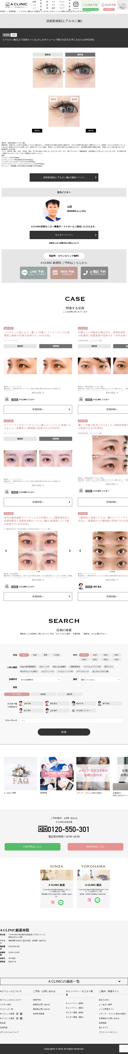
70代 (116, 660)
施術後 (91, 131)
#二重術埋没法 (10, 529)
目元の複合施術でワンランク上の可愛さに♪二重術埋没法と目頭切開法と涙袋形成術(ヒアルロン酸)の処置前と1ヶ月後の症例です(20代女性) (37, 520)
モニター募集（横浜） (75, 1017)
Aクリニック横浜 (7, 1018)
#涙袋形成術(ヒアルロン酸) (39, 529)
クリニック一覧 (6, 1009)
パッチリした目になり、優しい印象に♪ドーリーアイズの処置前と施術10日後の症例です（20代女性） (37, 334)
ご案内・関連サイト (109, 991)
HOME (2, 11)
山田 (14, 35)
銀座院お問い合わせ (41, 1004)
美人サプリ (103, 1027)
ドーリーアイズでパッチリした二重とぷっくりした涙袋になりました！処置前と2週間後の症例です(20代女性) (37, 426)
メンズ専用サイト (106, 1009)
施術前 (37, 131)
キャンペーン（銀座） (75, 1003)
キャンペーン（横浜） (75, 1008)
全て (24, 655)
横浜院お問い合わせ (41, 1009)
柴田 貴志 (97, 587)
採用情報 (102, 1023)
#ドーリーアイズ (11, 340)
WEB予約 (37, 1000)
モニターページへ (64, 235)
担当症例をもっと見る (76, 211)
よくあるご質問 (105, 1004)
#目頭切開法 (22, 529)
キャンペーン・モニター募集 (79, 993)
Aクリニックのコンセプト (11, 1000)
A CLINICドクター (27, 399)
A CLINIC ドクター (101, 399)
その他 (56, 655)
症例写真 (12, 11)
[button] (8, 550)
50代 (95, 660)
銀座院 (43, 694)
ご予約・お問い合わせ (44, 991)
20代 (106, 655)
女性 (35, 655)
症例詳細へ (38, 409)
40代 (84, 660)
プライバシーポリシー (108, 1032)
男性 (45, 655)
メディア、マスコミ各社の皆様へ (113, 1014)
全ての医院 (16, 694)
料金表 (3, 1023)
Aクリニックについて (11, 991)
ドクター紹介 (5, 1004)
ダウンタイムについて (9, 1032)
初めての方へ (104, 1000)
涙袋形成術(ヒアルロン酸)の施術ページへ (64, 177)
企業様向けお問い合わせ (109, 1018)
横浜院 (69, 694)
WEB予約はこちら (95, 846)
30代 (116, 655)
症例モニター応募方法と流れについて (64, 243)
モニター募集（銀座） (75, 1012)
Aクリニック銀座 (7, 1014)
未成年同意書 (38, 1014)
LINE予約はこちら (32, 846)
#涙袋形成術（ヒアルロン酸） (90, 340)
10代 (95, 655)
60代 (106, 660)
